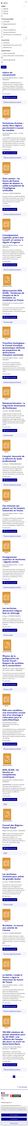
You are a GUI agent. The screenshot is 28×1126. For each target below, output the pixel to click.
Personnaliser (14, 1123)
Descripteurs (5, 51)
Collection (5, 40)
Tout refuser (14, 1119)
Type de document (7, 19)
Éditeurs (4, 27)
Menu (25, 1)
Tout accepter (14, 1115)
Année (3, 6)
